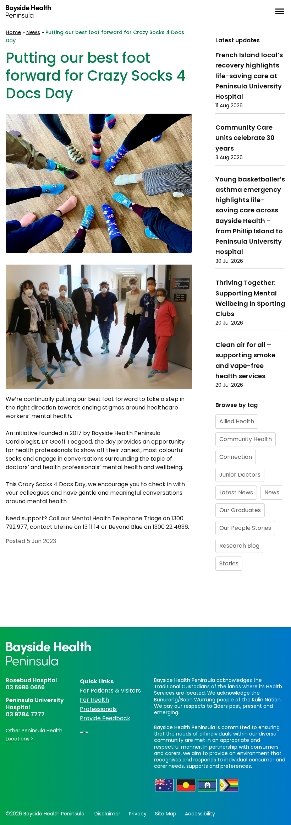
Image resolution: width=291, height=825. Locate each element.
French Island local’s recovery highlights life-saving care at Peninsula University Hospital (249, 75)
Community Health (245, 439)
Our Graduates (240, 510)
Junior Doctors (239, 475)
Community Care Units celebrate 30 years (245, 138)
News (33, 32)
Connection (235, 457)
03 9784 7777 (25, 714)
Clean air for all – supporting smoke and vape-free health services (245, 360)
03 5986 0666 (25, 687)
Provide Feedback (105, 718)
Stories (228, 563)
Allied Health (236, 421)
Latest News (236, 492)
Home (13, 32)
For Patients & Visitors (110, 690)
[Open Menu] (279, 11)
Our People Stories (245, 528)
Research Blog (239, 546)
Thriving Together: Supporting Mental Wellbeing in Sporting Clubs (250, 298)
